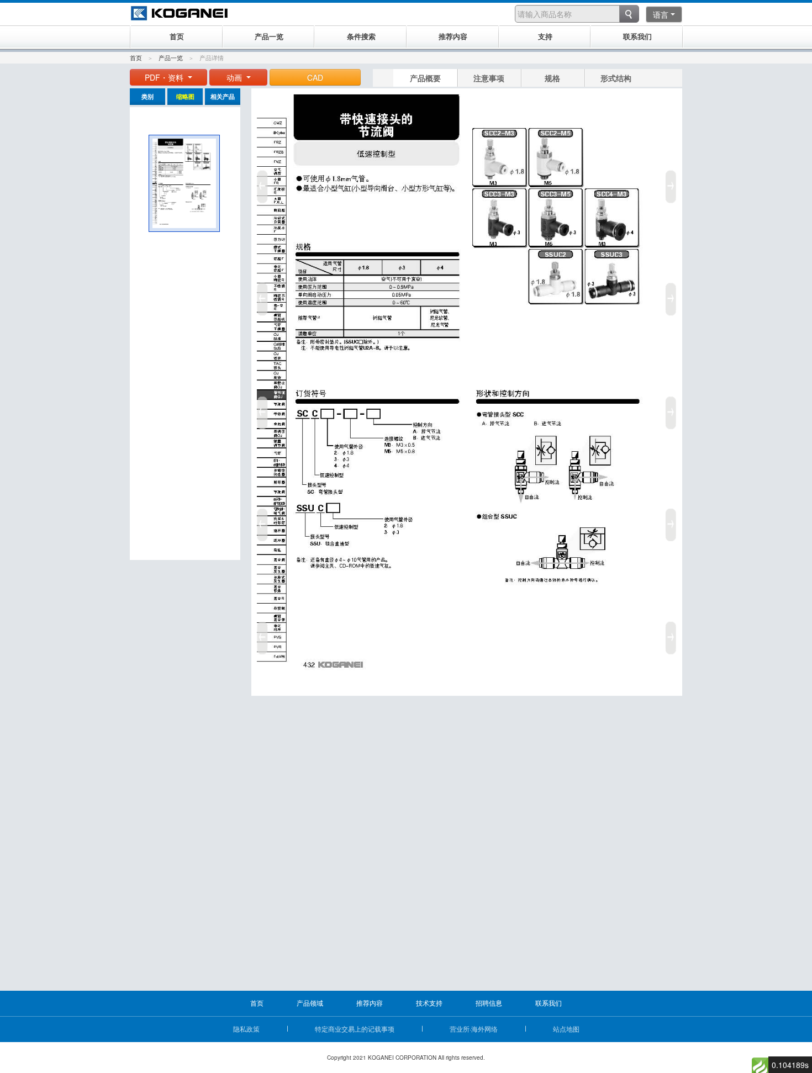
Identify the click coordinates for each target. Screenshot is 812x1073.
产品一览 (171, 57)
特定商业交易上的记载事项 (354, 1028)
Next (672, 409)
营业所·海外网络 (474, 1028)
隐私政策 (246, 1028)
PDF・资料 (165, 77)
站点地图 (566, 1028)
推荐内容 (369, 1002)
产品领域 (310, 1002)
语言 (660, 14)
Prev (260, 409)
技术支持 (429, 1002)
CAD (315, 77)
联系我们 (548, 1002)
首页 (136, 57)
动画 (235, 77)
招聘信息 (489, 1002)
